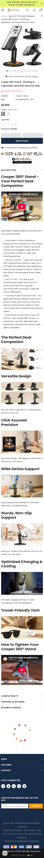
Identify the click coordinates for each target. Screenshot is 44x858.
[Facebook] (3, 786)
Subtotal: (5, 129)
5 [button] (15, 70)
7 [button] (19, 70)
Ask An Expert (31, 76)
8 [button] (22, 70)
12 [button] (30, 70)
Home (3, 16)
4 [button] (13, 70)
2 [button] (9, 70)
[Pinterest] (19, 786)
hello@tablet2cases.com (28, 841)
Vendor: (4, 96)
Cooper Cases (21, 96)
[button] (11, 135)
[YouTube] (24, 786)
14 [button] (34, 70)
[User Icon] (34, 10)
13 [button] (32, 70)
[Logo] (13, 9)
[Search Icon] (28, 10)
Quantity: (5, 119)
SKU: (3, 99)
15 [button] (37, 70)
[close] (42, 3)
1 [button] (7, 70)
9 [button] (24, 70)
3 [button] (11, 70)
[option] (22, 46)
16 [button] (22, 71)
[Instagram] (14, 786)
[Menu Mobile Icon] (2, 10)
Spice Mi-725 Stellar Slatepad (22, 16)
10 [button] (26, 70)
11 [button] (28, 70)
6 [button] (17, 70)
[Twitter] (8, 786)
